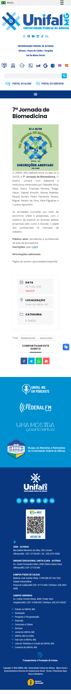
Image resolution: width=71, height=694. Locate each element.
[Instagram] (24, 36)
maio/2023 (46, 338)
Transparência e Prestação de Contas (40, 660)
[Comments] (46, 36)
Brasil (10, 2)
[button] (35, 94)
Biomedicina (28, 338)
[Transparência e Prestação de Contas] (40, 654)
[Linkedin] (38, 500)
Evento (32, 320)
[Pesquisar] (64, 75)
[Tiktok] (42, 36)
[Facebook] (28, 36)
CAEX (35, 247)
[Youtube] (33, 36)
